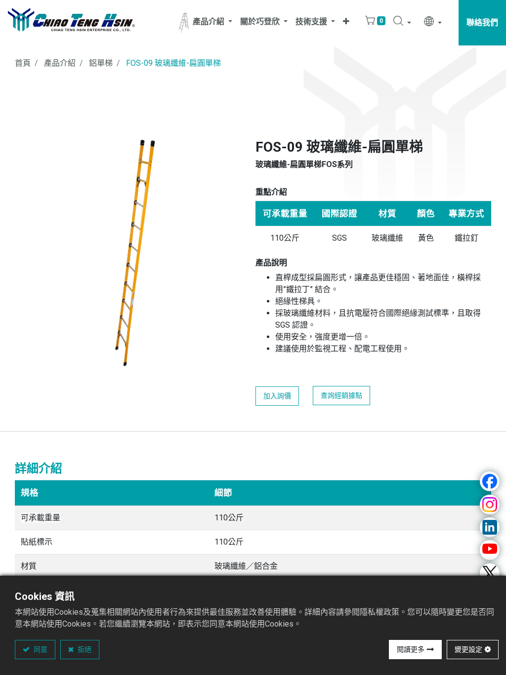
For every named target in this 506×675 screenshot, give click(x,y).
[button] (346, 22)
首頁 (23, 63)
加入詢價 (277, 396)
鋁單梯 (101, 63)
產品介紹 (60, 63)
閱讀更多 (410, 649)
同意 (39, 649)
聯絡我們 (482, 22)
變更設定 (468, 649)
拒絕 (83, 649)
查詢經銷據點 (341, 395)
